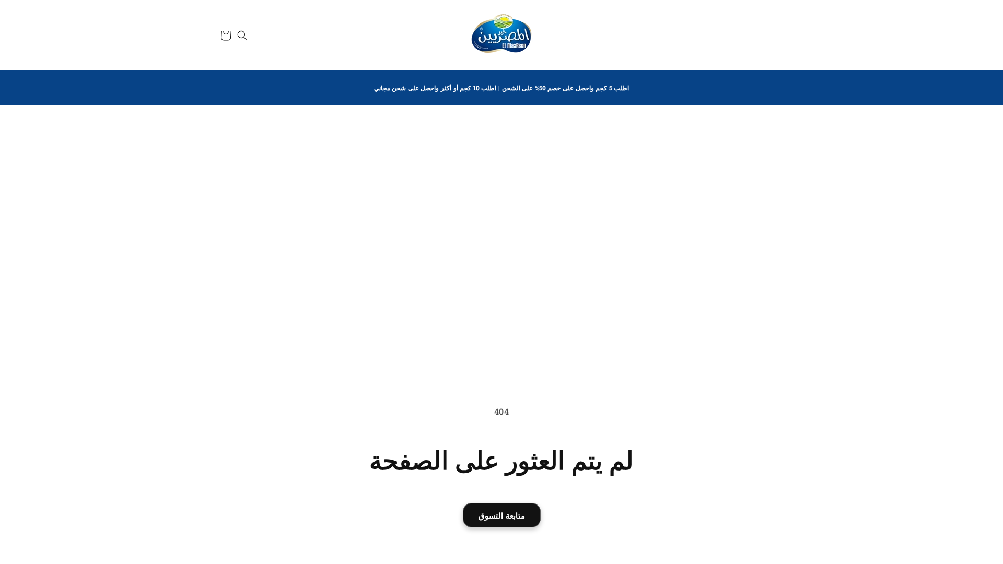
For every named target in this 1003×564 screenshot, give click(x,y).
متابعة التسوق (502, 515)
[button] (242, 35)
